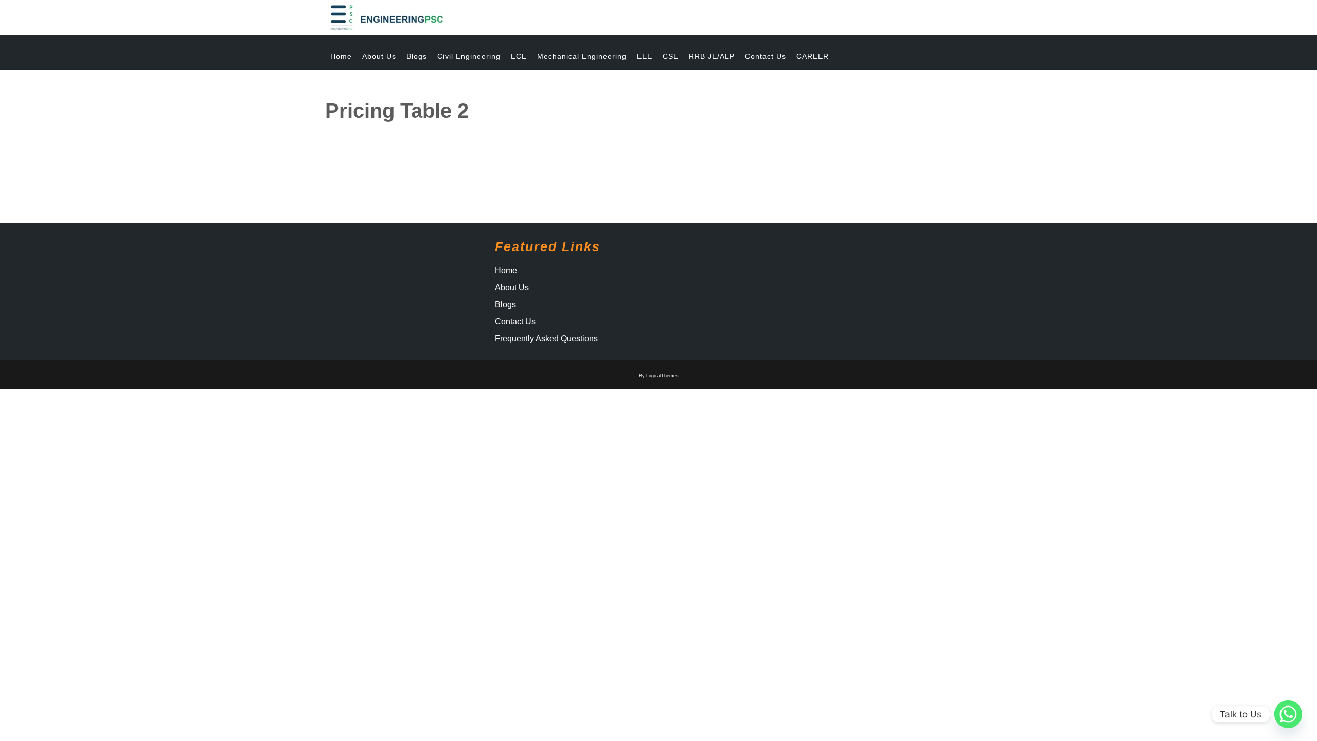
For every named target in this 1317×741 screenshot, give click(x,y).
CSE (671, 56)
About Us (379, 56)
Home (341, 56)
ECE (519, 56)
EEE (644, 56)
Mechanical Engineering (582, 56)
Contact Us (765, 56)
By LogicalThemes (659, 375)
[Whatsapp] (1288, 714)
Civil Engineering (469, 56)
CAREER (812, 56)
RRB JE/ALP (712, 56)
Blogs (416, 56)
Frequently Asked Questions (546, 338)
